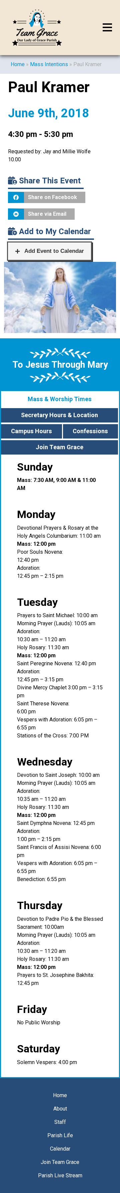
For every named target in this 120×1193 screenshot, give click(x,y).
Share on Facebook (52, 197)
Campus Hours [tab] (31, 431)
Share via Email (47, 214)
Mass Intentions (49, 64)
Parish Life (60, 1135)
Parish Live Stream (60, 1175)
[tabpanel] (60, 766)
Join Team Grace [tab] (59, 447)
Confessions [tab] (90, 431)
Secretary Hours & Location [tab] (59, 415)
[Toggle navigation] (107, 28)
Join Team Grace (60, 1162)
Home (18, 64)
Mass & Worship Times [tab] (60, 399)
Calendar (60, 1149)
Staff (60, 1122)
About (60, 1108)
